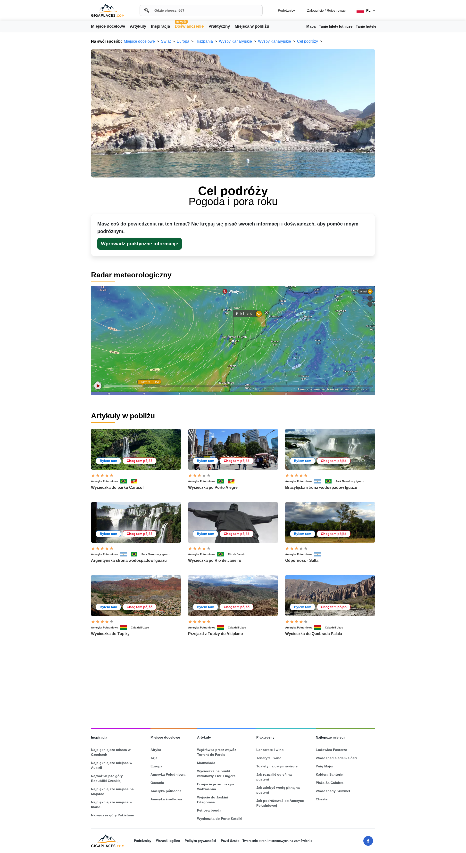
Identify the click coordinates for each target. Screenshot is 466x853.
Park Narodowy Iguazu (350, 481)
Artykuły (138, 26)
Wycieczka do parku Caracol (117, 487)
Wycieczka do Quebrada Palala (313, 634)
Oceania (157, 783)
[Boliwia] (125, 627)
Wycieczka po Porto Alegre (213, 487)
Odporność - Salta (301, 560)
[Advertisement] (31, 116)
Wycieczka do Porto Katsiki (219, 819)
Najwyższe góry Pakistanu (112, 815)
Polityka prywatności (200, 841)
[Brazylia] (125, 481)
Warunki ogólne (168, 841)
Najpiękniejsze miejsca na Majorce (112, 791)
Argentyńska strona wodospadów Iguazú (129, 560)
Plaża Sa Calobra (329, 783)
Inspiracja (160, 26)
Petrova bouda (209, 810)
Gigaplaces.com (107, 10)
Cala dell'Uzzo (140, 627)
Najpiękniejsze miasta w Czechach (111, 752)
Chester (322, 799)
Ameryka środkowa (166, 799)
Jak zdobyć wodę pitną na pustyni (278, 790)
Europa (156, 766)
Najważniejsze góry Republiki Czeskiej (107, 778)
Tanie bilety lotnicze (335, 26)
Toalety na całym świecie (277, 766)
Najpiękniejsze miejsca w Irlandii (111, 804)
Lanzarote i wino (270, 750)
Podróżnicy (286, 10)
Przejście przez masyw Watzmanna (215, 786)
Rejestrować (336, 10)
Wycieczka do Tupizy (110, 634)
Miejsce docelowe (108, 26)
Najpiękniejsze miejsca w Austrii (111, 765)
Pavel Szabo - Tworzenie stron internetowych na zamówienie (266, 841)
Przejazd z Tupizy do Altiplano (215, 634)
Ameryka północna (166, 791)
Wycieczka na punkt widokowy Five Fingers (216, 773)
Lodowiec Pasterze (331, 750)
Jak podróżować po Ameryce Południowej (280, 803)
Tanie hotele (366, 26)
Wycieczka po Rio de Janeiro (214, 560)
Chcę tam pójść (139, 461)
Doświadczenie (189, 26)
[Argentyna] (319, 481)
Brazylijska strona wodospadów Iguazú (321, 487)
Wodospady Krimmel (333, 791)
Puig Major (324, 766)
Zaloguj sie (315, 10)
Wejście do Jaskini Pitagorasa (212, 799)
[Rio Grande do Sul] (136, 481)
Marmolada (206, 763)
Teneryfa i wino (269, 758)
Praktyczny (219, 26)
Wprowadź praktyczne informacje (139, 243)
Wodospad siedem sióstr (336, 758)
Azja (154, 758)
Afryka (155, 750)
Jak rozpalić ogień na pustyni (274, 777)
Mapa (311, 26)
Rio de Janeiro (237, 554)
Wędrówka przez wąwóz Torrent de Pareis (216, 752)
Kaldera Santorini (330, 774)
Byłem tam (108, 461)
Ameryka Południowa (104, 481)
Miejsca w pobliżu (252, 26)
